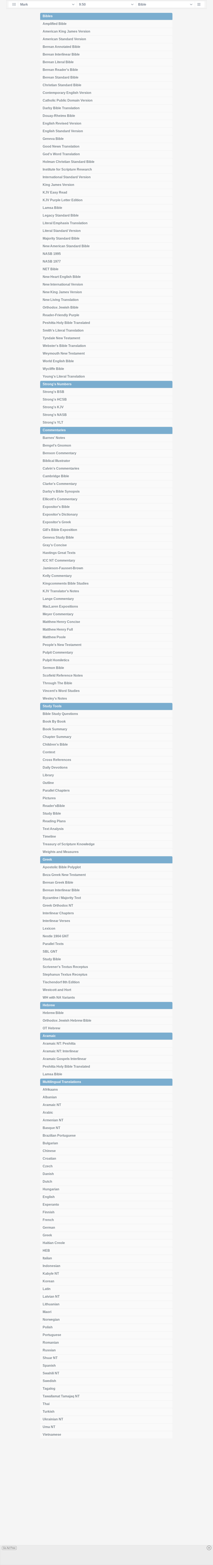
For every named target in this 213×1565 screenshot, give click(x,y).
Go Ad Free (9, 1548)
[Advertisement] (106, 1503)
